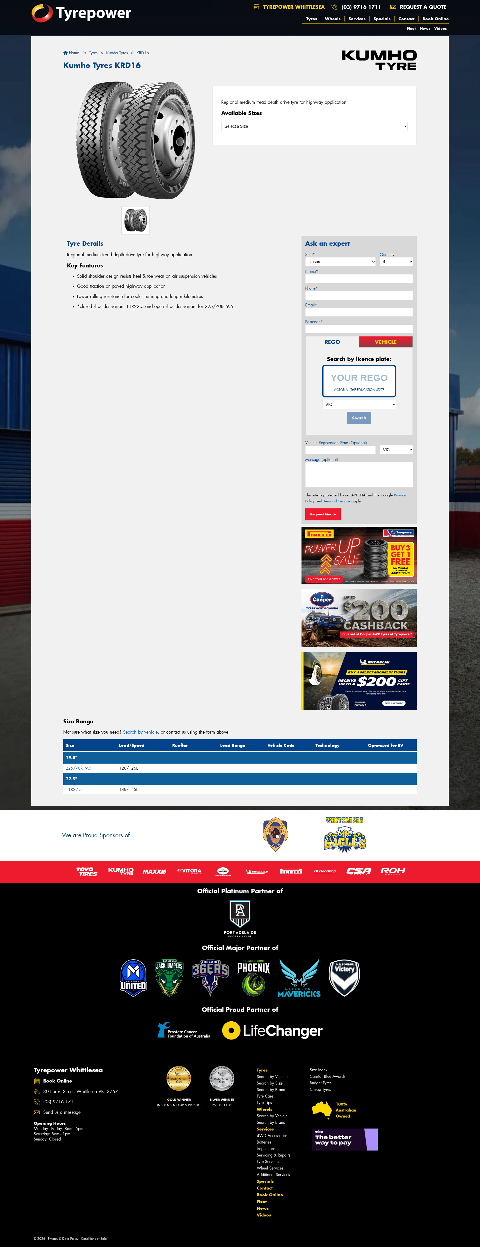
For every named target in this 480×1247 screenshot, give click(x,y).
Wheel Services (270, 1168)
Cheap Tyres (320, 1089)
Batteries (264, 1142)
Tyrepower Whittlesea (293, 7)
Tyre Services (268, 1161)
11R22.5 (74, 789)
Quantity (387, 254)
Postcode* (314, 321)
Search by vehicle (140, 732)
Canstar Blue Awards (327, 1076)
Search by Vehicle (272, 1076)
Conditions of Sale (94, 1239)
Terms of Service (337, 501)
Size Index (319, 1070)
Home (73, 52)
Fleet (411, 28)
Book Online (435, 18)
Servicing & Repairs (273, 1155)
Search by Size (269, 1083)
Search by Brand (271, 1089)
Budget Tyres (320, 1083)
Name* (311, 271)
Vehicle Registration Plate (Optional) (336, 442)
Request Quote (323, 514)
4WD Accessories (272, 1135)
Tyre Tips (264, 1102)
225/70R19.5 (79, 768)
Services (357, 18)
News (425, 28)
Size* (310, 254)
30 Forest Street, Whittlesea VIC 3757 (80, 1092)
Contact (406, 18)
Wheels (332, 18)
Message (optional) (321, 459)
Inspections (266, 1148)
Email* (311, 305)
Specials (382, 18)
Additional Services (273, 1174)
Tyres (311, 18)
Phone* (311, 288)
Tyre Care (265, 1096)
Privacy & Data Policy (63, 1239)
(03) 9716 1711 (361, 7)
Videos (440, 28)
